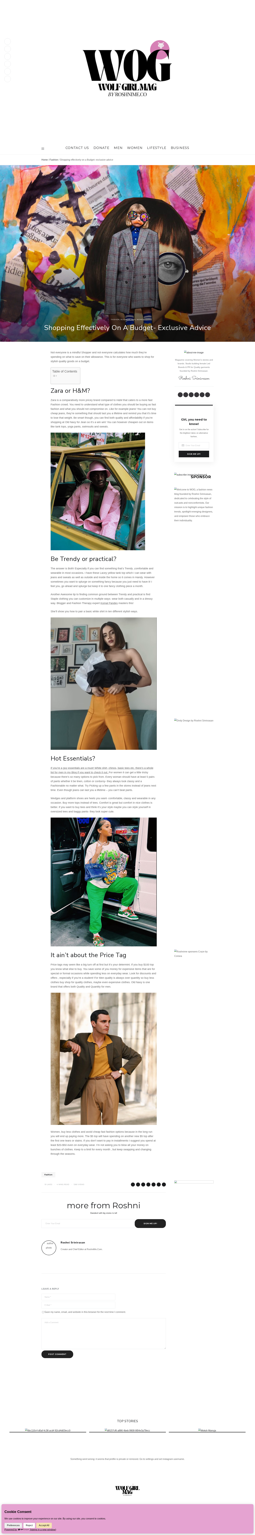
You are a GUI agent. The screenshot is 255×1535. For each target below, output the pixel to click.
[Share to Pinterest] (143, 1185)
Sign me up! (150, 1223)
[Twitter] (7, 49)
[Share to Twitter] (138, 1185)
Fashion (54, 160)
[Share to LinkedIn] (154, 1185)
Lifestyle (156, 148)
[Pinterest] (7, 56)
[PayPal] (7, 79)
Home (44, 160)
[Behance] (7, 71)
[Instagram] (7, 64)
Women (135, 148)
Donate (101, 148)
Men (118, 148)
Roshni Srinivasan (73, 1242)
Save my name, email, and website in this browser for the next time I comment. (85, 1312)
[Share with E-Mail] (164, 1185)
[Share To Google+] (159, 1185)
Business (180, 148)
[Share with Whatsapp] (148, 1185)
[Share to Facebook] (133, 1185)
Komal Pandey (109, 603)
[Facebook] (7, 41)
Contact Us (77, 148)
